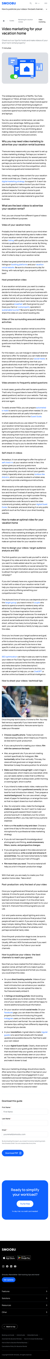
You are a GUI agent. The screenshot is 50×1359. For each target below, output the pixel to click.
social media (39, 358)
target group (11, 602)
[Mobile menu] (45, 3)
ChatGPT (38, 671)
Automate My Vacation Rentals (12, 1339)
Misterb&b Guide (32, 1335)
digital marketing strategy (13, 181)
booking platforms (19, 264)
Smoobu (2, 21)
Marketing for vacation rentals (25, 21)
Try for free (25, 1203)
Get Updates (9, 1280)
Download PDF (11, 1153)
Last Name (6, 1118)
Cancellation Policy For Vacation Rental (14, 1346)
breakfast (18, 304)
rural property (24, 307)
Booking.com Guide (8, 1335)
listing (11, 240)
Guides (12, 21)
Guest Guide (36, 416)
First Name (6, 1107)
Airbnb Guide (21, 1335)
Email (4, 1130)
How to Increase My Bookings (33, 1339)
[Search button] (30, 3)
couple (37, 602)
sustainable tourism (10, 310)
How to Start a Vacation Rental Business (14, 1343)
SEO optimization (9, 656)
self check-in (7, 462)
